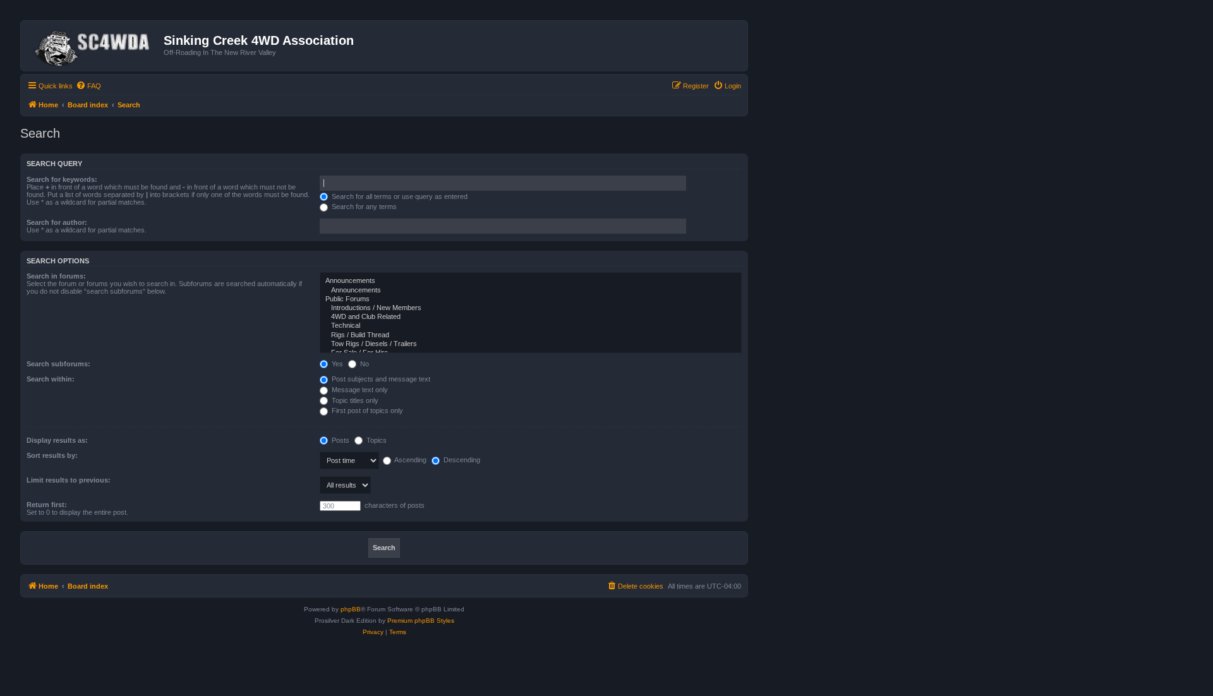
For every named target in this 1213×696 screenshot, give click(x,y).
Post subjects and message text (380, 379)
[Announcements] (530, 281)
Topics (376, 440)
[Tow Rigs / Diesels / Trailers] (530, 344)
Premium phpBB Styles (420, 620)
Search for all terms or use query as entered (399, 196)
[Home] (94, 45)
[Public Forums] (530, 299)
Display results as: (57, 440)
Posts (339, 440)
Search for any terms (363, 206)
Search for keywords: (62, 179)
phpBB (351, 609)
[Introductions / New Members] (530, 308)
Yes (336, 364)
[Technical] (530, 325)
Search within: (51, 379)
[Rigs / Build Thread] (530, 335)
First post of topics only (366, 410)
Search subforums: (58, 364)
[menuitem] (88, 85)
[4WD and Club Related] (530, 317)
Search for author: (57, 222)
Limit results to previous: (69, 480)
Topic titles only (354, 400)
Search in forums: (56, 276)
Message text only (359, 389)
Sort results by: (52, 455)
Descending (461, 460)
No (363, 364)
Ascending (409, 460)
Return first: (47, 504)
